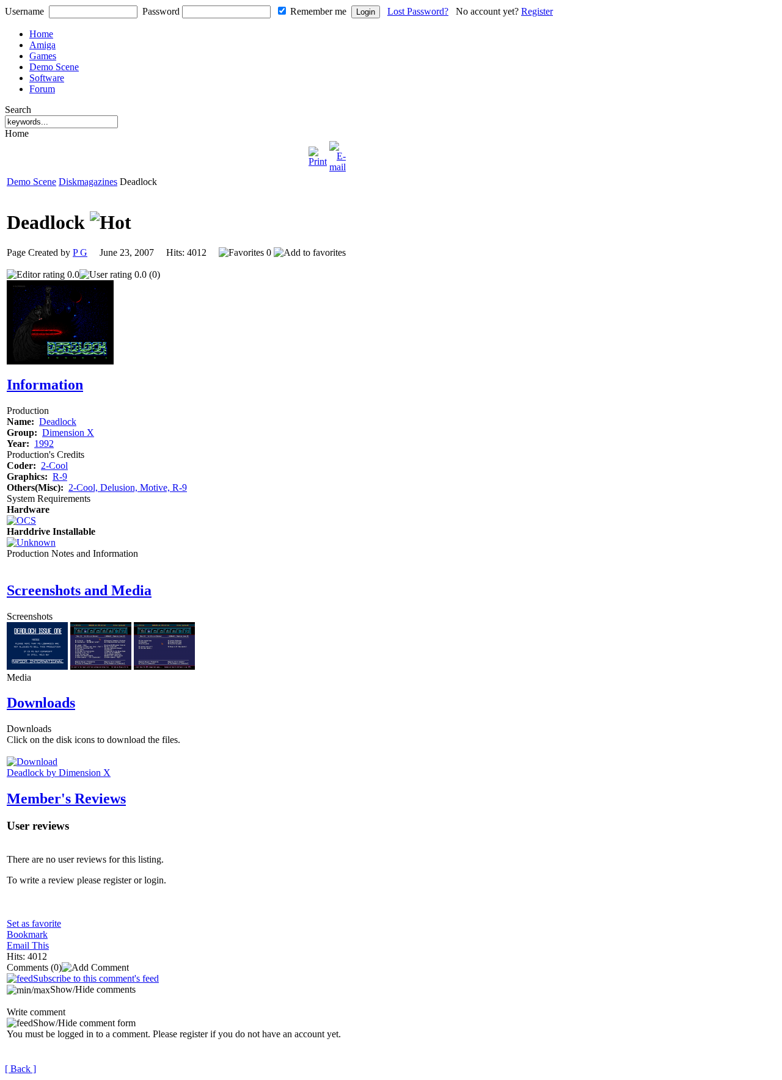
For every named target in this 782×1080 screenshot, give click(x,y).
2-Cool (54, 465)
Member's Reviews (66, 798)
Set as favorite (34, 923)
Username (24, 11)
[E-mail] (337, 153)
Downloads (41, 703)
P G (80, 252)
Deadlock (57, 421)
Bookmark (27, 934)
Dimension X (68, 432)
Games (42, 56)
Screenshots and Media (79, 590)
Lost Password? (417, 11)
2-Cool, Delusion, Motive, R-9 (127, 487)
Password (161, 11)
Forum (42, 89)
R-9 (60, 476)
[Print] (318, 153)
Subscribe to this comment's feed (96, 978)
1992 (44, 443)
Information (45, 385)
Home (41, 34)
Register (537, 11)
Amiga (42, 45)
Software (46, 78)
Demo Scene (54, 67)
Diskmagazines (88, 181)
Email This (28, 945)
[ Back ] (20, 1069)
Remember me (318, 11)
